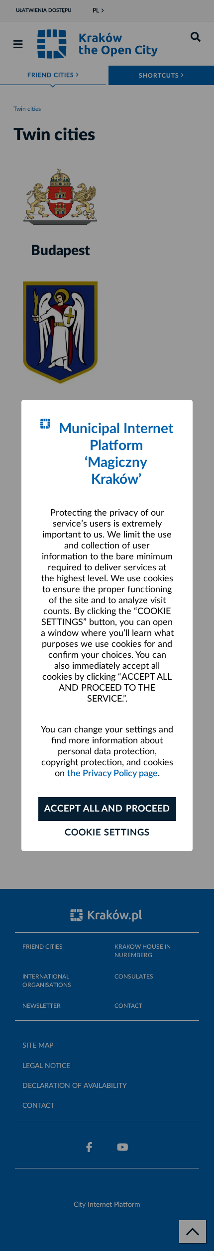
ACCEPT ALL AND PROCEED (107, 808)
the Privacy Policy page (112, 773)
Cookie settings (107, 832)
